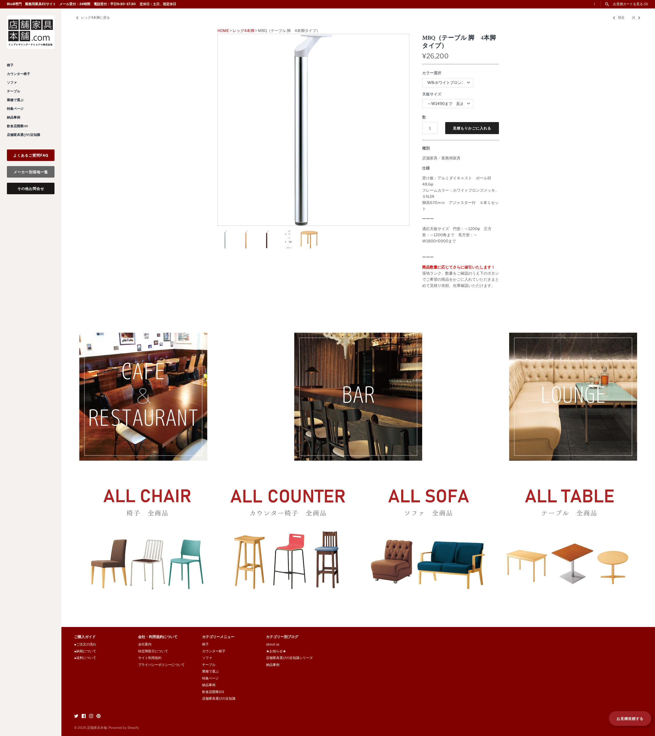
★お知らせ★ (276, 651)
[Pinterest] (98, 716)
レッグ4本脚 (243, 30)
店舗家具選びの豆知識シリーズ (289, 658)
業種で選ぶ (15, 100)
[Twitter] (76, 716)
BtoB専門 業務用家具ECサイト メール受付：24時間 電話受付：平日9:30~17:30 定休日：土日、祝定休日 (91, 4)
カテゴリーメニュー (218, 637)
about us (272, 644)
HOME (223, 30)
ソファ (12, 82)
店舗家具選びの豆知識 (23, 135)
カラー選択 (431, 73)
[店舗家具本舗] (30, 32)
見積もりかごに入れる (472, 128)
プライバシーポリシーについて (161, 665)
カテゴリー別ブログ (282, 637)
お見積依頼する (630, 718)
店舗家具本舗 (97, 728)
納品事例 (13, 117)
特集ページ (15, 109)
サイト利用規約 (149, 658)
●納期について (85, 651)
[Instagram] (91, 716)
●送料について (85, 658)
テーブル (13, 91)
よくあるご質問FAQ (30, 155)
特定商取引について (153, 651)
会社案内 (144, 644)
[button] (398, 129)
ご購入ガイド (85, 637)
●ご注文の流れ (87, 644)
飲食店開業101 (17, 126)
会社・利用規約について (158, 637)
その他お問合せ (30, 188)
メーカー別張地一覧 (31, 172)
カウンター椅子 (18, 74)
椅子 (10, 65)
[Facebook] (84, 716)
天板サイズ (431, 94)
